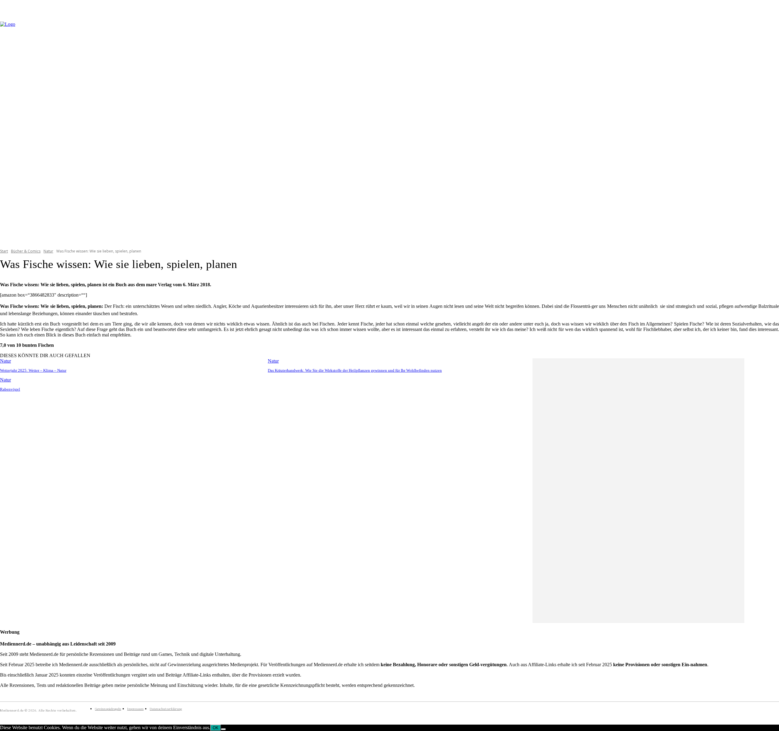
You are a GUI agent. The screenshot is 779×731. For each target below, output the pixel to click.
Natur (48, 251)
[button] (771, 131)
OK (215, 728)
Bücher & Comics (25, 251)
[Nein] (223, 729)
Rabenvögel (10, 389)
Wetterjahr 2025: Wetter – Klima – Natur (33, 370)
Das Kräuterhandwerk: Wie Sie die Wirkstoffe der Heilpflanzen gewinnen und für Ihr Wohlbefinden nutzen (355, 370)
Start (4, 251)
